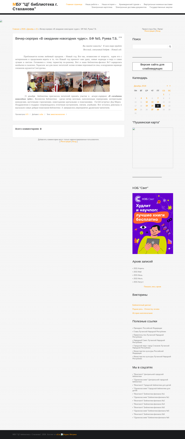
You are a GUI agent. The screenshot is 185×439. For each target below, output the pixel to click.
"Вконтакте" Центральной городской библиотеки (147, 375)
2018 (23, 29)
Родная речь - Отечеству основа (145, 309)
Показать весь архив (152, 287)
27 (152, 110)
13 (152, 102)
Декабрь (30, 29)
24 (136, 110)
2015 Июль (138, 279)
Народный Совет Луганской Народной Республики (148, 341)
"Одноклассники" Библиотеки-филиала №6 (151, 418)
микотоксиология (58, 114)
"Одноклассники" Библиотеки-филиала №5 (151, 411)
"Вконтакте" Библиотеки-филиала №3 (149, 404)
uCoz (58, 434)
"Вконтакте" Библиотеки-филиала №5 (149, 407)
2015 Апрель (139, 268)
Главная (16, 29)
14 (158, 102)
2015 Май (137, 272)
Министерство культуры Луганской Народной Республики (151, 358)
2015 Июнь (138, 275)
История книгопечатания (142, 313)
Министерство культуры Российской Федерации (147, 352)
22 (164, 106)
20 (152, 106)
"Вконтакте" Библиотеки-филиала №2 (149, 401)
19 (147, 106)
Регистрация (66, 142)
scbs (41, 114)
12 (147, 102)
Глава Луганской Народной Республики (150, 332)
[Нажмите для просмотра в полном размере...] (40, 93)
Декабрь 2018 (140, 86)
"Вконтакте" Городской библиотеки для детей (152, 385)
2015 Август (139, 282)
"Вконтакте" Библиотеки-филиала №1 (149, 394)
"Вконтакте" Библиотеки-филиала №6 (149, 414)
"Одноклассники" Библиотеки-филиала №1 (151, 397)
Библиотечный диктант (141, 305)
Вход (74, 142)
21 (37, 29)
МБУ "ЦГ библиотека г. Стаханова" (35, 6)
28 (158, 110)
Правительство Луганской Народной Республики (148, 336)
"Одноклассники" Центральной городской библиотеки (150, 381)
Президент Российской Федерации (148, 328)
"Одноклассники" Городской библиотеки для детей (151, 389)
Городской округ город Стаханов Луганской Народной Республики (150, 347)
